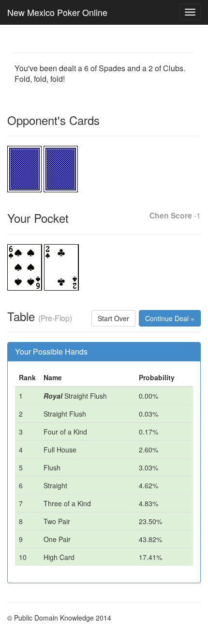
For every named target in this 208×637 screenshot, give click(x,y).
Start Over (113, 318)
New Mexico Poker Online (57, 12)
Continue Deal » (169, 318)
